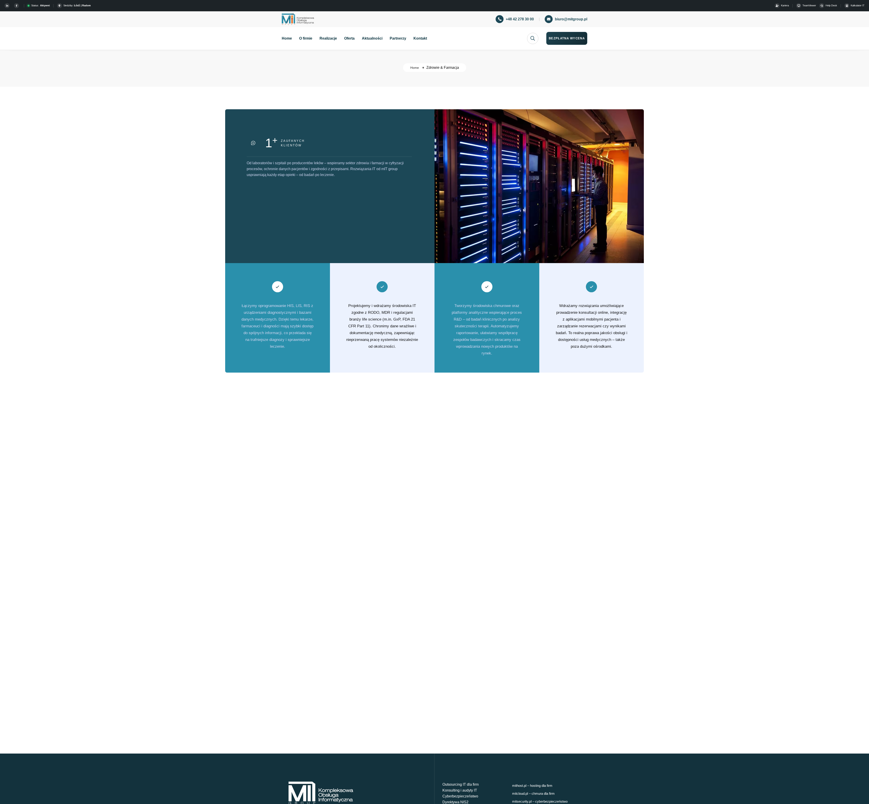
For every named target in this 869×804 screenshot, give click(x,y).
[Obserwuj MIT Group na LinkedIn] (8, 5)
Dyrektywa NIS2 (455, 802)
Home (414, 67)
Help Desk (831, 5)
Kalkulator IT (857, 5)
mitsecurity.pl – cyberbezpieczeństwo (540, 801)
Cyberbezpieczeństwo (460, 796)
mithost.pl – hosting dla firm (532, 785)
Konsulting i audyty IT (459, 790)
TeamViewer (809, 5)
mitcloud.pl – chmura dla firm (533, 793)
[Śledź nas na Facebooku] (17, 5)
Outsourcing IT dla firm (460, 784)
